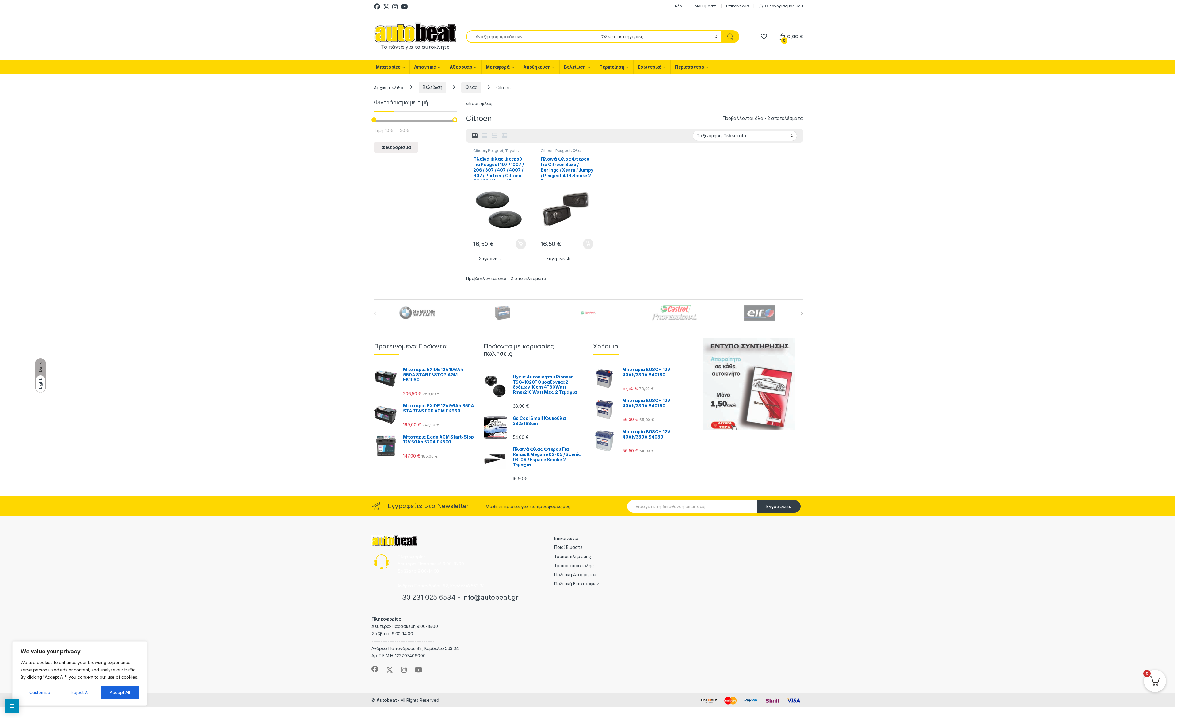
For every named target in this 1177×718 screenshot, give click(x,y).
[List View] (494, 136)
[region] (79, 673)
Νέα (679, 5)
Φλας (471, 87)
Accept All (120, 692)
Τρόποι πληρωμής (572, 556)
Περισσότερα (689, 67)
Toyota (511, 150)
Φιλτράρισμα (396, 147)
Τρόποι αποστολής (574, 565)
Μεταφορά (498, 67)
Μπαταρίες (388, 67)
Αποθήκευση (537, 67)
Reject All (80, 692)
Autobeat (387, 700)
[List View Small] (504, 136)
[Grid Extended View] (484, 136)
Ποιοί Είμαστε (704, 5)
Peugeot (495, 150)
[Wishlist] (763, 37)
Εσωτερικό (650, 67)
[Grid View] (475, 136)
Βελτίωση (575, 67)
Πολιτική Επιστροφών (576, 583)
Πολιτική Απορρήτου (575, 574)
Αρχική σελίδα (389, 87)
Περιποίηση (611, 67)
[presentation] (801, 313)
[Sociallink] (374, 669)
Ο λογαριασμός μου (784, 5)
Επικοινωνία (737, 5)
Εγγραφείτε (778, 506)
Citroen (479, 150)
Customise (39, 692)
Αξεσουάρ (461, 67)
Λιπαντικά (425, 67)
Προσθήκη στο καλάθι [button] (515, 244)
